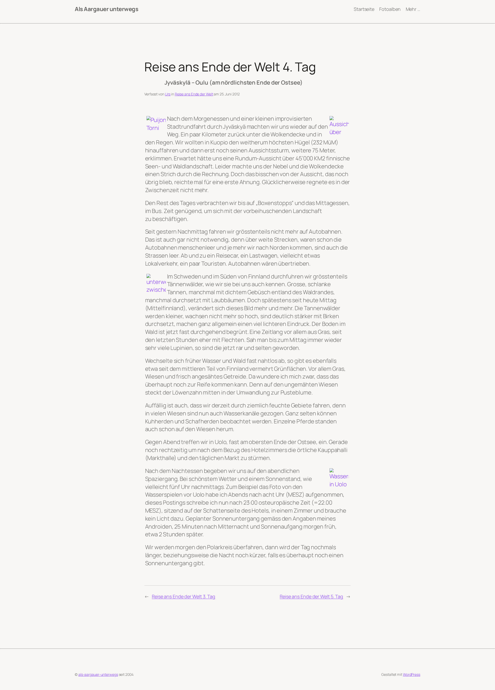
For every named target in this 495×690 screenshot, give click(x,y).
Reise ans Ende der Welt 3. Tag (183, 596)
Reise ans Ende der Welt (194, 94)
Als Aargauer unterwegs (106, 9)
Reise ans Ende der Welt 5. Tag (311, 596)
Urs (168, 94)
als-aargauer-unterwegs (98, 674)
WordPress (411, 674)
